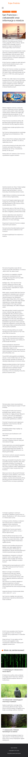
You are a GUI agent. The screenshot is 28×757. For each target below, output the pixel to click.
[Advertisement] (14, 172)
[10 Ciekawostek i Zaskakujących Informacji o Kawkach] (14, 685)
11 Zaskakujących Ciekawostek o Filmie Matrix (12, 670)
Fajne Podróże (14, 3)
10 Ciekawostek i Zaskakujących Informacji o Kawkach (12, 700)
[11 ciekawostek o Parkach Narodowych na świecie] (14, 715)
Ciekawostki (14, 11)
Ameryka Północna (6, 11)
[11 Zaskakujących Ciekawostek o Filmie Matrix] (14, 655)
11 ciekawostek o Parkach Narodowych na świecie (10, 731)
